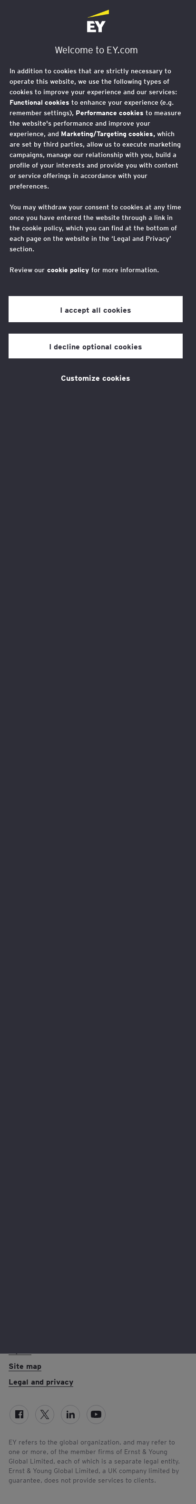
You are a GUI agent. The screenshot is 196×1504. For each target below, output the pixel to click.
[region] (98, 677)
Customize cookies (95, 377)
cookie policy (68, 270)
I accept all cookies (95, 309)
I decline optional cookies (95, 346)
